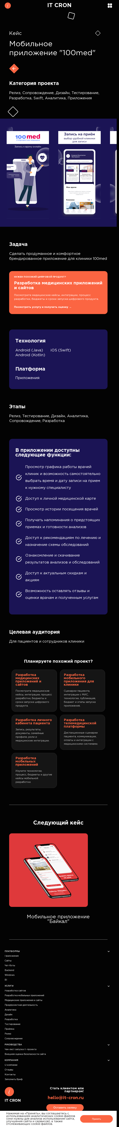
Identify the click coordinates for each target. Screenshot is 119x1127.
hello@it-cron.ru (66, 1098)
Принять (96, 1119)
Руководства (13, 1045)
